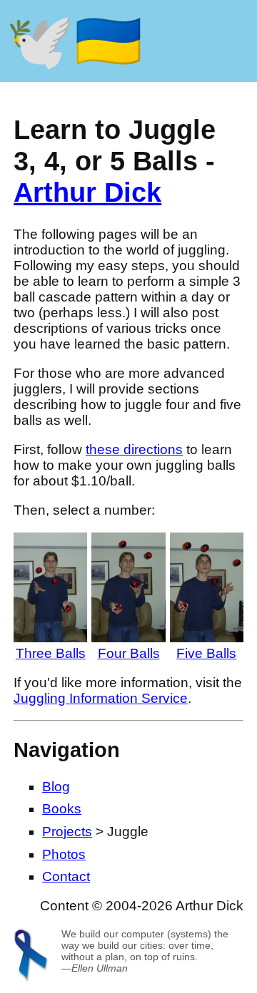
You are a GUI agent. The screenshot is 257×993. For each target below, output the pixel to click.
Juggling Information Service (101, 698)
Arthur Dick (87, 192)
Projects (67, 831)
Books (61, 808)
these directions (134, 449)
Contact (66, 876)
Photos (64, 854)
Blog (56, 786)
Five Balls (206, 653)
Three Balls (51, 653)
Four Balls (129, 653)
